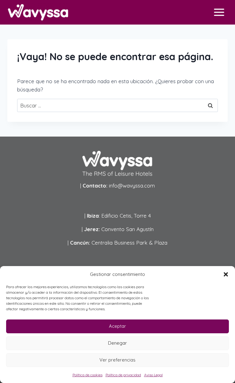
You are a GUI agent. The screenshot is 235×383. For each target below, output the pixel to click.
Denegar (117, 343)
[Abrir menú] (219, 12)
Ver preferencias (117, 360)
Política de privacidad (123, 375)
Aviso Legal (153, 375)
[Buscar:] (117, 105)
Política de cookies (88, 375)
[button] (226, 274)
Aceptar (117, 326)
